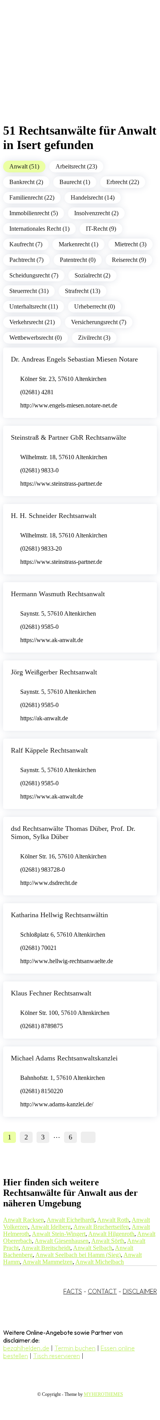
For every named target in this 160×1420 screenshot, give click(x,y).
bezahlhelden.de (26, 1348)
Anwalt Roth (113, 1219)
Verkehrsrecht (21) (32, 322)
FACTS (72, 1291)
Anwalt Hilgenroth (111, 1233)
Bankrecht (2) (26, 182)
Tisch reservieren (56, 1356)
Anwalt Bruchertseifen (101, 1226)
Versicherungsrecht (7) (98, 322)
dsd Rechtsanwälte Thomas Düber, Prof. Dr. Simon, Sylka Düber (73, 833)
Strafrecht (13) (82, 291)
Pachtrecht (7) (26, 259)
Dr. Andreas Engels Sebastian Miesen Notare (74, 359)
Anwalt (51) (24, 166)
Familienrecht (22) (31, 197)
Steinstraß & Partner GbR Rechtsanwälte (68, 437)
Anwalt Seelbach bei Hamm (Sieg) (78, 1254)
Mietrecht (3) (130, 244)
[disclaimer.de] (72, 70)
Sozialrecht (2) (92, 275)
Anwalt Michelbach (99, 1262)
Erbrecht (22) (122, 182)
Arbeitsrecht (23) (76, 166)
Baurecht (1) (74, 182)
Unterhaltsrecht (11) (33, 306)
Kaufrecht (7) (25, 244)
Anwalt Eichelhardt (70, 1219)
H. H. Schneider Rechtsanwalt (53, 516)
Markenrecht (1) (78, 244)
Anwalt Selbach (92, 1247)
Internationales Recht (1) (39, 228)
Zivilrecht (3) (94, 337)
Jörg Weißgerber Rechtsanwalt (54, 672)
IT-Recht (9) (101, 228)
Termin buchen (75, 1348)
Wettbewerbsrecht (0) (35, 337)
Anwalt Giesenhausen (62, 1240)
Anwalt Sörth (107, 1240)
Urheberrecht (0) (94, 306)
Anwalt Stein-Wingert (58, 1233)
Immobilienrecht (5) (33, 213)
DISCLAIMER (140, 1291)
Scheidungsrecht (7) (33, 275)
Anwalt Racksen (23, 1219)
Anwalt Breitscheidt (45, 1247)
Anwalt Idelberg (51, 1226)
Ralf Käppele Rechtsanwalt (49, 750)
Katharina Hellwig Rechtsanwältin (59, 915)
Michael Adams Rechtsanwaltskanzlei (64, 1058)
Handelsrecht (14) (93, 197)
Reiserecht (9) (129, 259)
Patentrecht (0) (78, 259)
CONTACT (102, 1291)
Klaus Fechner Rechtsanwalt (51, 993)
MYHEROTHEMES (103, 1394)
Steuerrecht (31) (29, 291)
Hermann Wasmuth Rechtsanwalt (58, 594)
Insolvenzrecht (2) (96, 213)
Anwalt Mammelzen (48, 1262)
